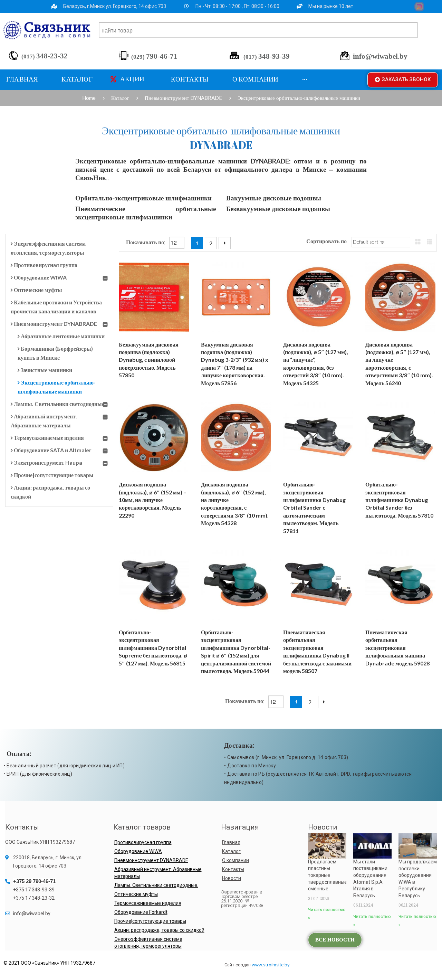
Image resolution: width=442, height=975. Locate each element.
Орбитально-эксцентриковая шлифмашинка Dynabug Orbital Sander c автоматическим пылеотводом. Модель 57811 (314, 507)
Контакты (233, 869)
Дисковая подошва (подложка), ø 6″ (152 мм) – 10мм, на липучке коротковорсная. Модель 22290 (152, 500)
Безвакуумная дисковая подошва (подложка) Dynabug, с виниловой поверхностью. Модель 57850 (149, 360)
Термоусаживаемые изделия (49, 437)
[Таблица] (418, 241)
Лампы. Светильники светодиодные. (60, 403)
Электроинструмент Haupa (48, 462)
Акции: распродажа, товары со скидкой (159, 930)
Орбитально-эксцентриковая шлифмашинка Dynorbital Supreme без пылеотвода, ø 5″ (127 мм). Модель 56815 (153, 647)
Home (89, 98)
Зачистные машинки (46, 370)
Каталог (120, 98)
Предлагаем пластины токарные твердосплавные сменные (327, 875)
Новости (231, 878)
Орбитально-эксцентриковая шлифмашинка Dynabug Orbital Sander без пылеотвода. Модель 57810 (399, 500)
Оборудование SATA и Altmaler (53, 450)
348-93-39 (266, 56)
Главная (231, 842)
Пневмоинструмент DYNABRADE (183, 98)
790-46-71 (154, 56)
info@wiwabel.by (380, 56)
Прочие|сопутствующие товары (54, 475)
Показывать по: (146, 242)
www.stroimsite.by (271, 964)
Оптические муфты (38, 289)
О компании (235, 860)
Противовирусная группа (45, 265)
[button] (402, 79)
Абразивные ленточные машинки (63, 336)
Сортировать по (326, 241)
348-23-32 (44, 56)
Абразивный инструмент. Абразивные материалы (158, 873)
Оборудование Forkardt (140, 912)
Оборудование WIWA (40, 277)
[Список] (429, 241)
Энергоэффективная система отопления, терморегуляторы (148, 942)
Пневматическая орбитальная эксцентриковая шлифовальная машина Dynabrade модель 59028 (397, 647)
